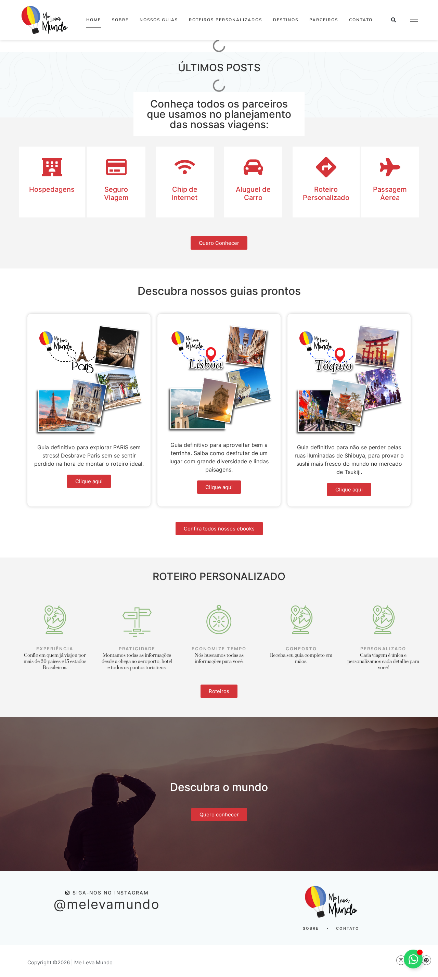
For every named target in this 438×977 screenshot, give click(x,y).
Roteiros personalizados (225, 20)
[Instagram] (401, 960)
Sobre (120, 20)
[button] (393, 20)
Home (93, 20)
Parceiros (323, 20)
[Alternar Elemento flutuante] (413, 959)
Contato (361, 20)
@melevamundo (107, 904)
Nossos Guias (159, 20)
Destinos (285, 20)
